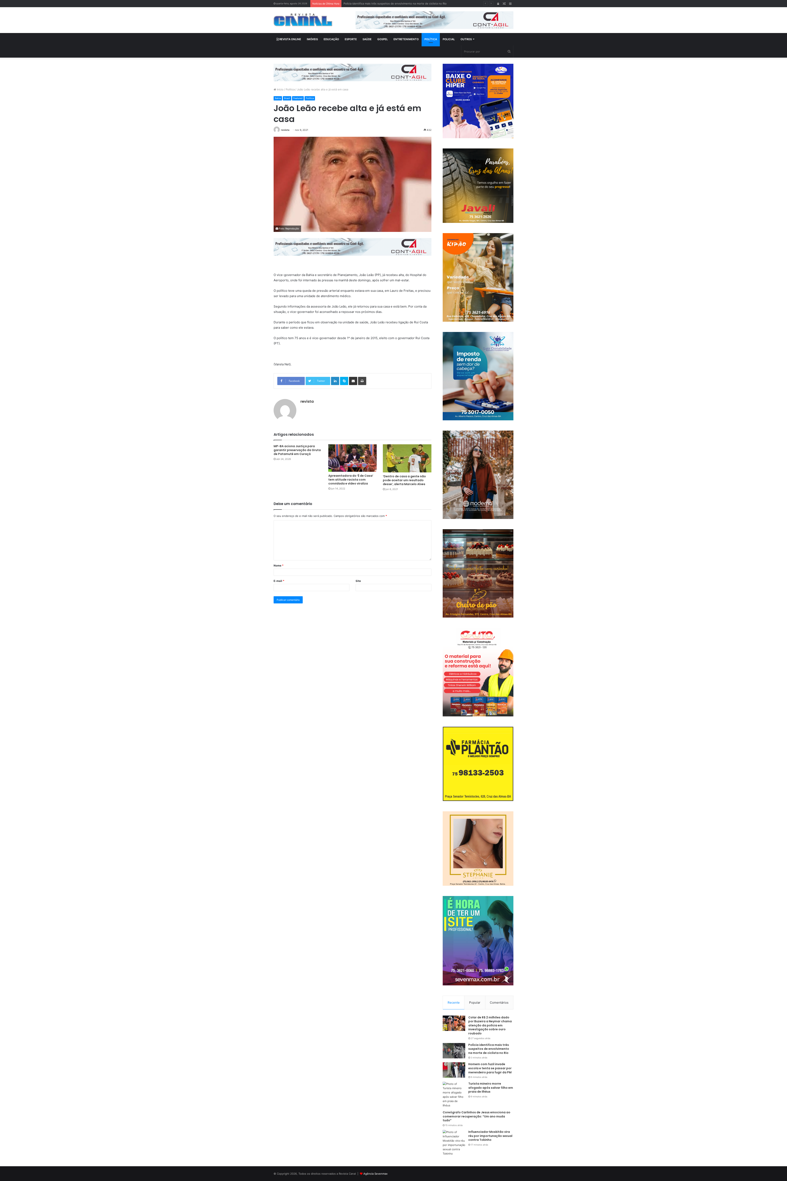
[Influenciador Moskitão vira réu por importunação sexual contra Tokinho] (454, 1143)
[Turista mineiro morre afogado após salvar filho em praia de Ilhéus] (454, 1095)
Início (279, 89)
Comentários (499, 1002)
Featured (298, 98)
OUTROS (466, 39)
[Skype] (344, 381)
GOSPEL (382, 39)
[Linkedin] (335, 381)
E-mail (279, 581)
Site (358, 581)
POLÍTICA (430, 39)
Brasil (287, 98)
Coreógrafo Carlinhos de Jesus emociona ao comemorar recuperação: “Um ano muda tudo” (476, 1116)
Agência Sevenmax (375, 1173)
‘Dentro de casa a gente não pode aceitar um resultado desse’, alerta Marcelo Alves (404, 480)
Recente (454, 1002)
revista (285, 129)
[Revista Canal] (303, 19)
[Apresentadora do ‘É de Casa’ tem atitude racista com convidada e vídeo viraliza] (352, 458)
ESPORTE (351, 39)
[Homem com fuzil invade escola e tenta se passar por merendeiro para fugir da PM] (454, 1070)
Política (290, 89)
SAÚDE (367, 39)
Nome (278, 565)
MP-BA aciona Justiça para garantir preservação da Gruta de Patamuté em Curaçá (297, 450)
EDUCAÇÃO (331, 39)
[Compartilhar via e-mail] (353, 381)
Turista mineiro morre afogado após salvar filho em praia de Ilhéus (490, 1088)
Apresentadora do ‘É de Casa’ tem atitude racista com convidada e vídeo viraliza (350, 480)
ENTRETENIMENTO (406, 39)
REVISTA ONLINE (290, 39)
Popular (474, 1002)
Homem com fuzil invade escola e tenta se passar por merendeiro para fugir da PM (396, 3)
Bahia (278, 98)
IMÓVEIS (312, 39)
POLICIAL (449, 39)
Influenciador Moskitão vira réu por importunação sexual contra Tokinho (490, 1136)
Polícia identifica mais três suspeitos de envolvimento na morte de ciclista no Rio (488, 1049)
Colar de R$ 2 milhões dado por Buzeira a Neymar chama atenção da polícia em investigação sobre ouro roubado (490, 1025)
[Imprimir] (362, 381)
